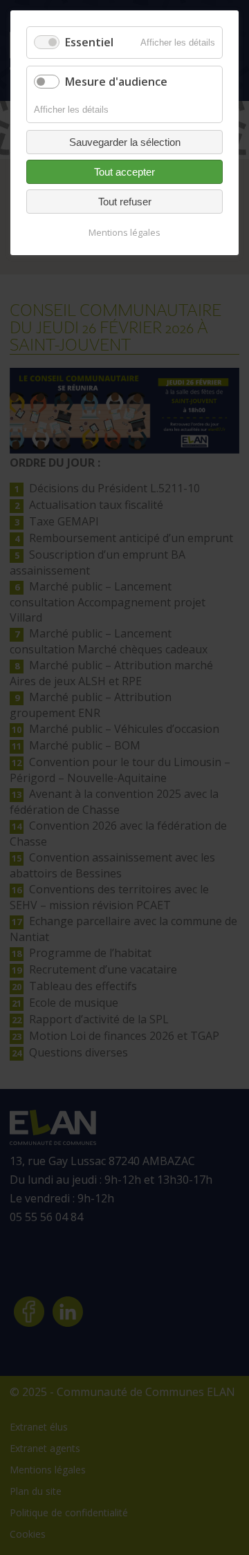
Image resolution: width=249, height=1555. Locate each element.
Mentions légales (124, 232)
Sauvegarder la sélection (125, 142)
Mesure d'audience (116, 81)
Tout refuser (124, 201)
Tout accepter (124, 172)
